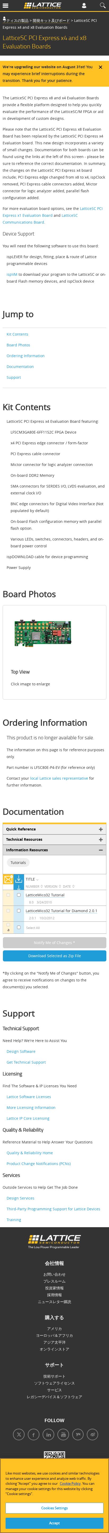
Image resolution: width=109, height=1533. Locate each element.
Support (14, 377)
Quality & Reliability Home (30, 1152)
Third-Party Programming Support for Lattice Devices (53, 1208)
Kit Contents (17, 334)
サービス (54, 1389)
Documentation (20, 366)
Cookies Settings (54, 1508)
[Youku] (77, 1435)
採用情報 (54, 1294)
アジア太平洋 (54, 1342)
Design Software (21, 1051)
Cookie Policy (70, 1483)
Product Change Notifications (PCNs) (39, 1163)
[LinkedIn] (47, 1435)
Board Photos (18, 344)
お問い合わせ (54, 1274)
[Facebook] (32, 1435)
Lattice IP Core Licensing (28, 1118)
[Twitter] (18, 1435)
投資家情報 (54, 1287)
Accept (54, 1523)
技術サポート (54, 1376)
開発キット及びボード (51, 20)
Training (14, 1219)
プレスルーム (54, 1281)
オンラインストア (54, 1349)
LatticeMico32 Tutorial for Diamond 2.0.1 (61, 910)
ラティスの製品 (16, 20)
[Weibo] (91, 1435)
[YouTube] (62, 1435)
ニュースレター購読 (54, 1301)
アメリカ (54, 1328)
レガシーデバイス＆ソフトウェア (54, 1396)
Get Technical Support (26, 1062)
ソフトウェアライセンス (54, 1382)
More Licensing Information (31, 1107)
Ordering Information (26, 355)
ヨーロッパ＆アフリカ (54, 1335)
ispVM (12, 274)
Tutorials (18, 862)
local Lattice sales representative (59, 778)
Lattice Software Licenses (29, 1096)
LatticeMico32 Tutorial (45, 894)
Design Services (20, 1198)
